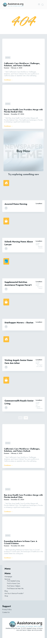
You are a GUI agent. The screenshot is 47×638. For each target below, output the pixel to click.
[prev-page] (20, 418)
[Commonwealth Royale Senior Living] (23, 386)
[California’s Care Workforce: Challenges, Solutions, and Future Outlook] (23, 50)
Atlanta (40, 248)
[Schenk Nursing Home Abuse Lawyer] (23, 227)
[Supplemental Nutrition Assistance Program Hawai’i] (23, 267)
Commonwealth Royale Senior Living (19, 402)
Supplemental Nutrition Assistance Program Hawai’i (18, 283)
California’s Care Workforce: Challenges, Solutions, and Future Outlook (22, 64)
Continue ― (8, 80)
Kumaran (6, 68)
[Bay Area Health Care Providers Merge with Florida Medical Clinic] (23, 96)
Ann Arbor (40, 366)
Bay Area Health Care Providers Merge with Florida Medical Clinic (23, 110)
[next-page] (26, 418)
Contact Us (5, 612)
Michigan (39, 365)
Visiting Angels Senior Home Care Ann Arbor (19, 362)
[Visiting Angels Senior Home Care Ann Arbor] (23, 345)
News (8, 57)
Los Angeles (38, 406)
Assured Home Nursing (16, 204)
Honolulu (39, 287)
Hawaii (40, 288)
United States (37, 244)
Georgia (40, 246)
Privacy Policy (7, 609)
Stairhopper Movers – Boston (19, 322)
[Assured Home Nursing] (23, 189)
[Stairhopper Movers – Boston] (23, 308)
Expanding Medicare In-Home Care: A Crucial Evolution (20, 542)
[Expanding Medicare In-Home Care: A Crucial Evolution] (23, 528)
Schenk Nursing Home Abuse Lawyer (19, 243)
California (39, 408)
